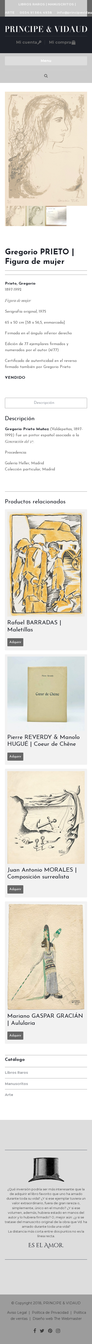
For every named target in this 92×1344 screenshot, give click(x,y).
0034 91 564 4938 (36, 12)
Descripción (44, 403)
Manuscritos (16, 1084)
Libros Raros (16, 1072)
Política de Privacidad (50, 1312)
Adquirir (15, 642)
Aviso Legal (16, 1312)
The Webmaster (68, 1318)
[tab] (46, 403)
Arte (9, 1095)
